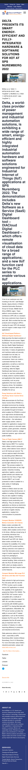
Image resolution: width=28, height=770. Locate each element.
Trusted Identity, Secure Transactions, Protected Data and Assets (12, 760)
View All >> (5, 763)
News (23, 4)
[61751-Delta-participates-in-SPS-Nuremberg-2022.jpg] (14, 77)
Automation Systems (7, 750)
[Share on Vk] (19, 692)
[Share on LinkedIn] (14, 692)
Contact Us (12, 4)
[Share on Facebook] (3, 692)
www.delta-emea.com (9, 647)
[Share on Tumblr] (16, 692)
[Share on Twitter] (6, 692)
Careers (6, 4)
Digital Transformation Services (10, 757)
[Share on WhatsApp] (8, 692)
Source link (5, 677)
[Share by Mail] (24, 692)
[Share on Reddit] (22, 692)
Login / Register (17, 6)
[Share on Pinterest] (11, 692)
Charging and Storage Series (10, 752)
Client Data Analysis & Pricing (10, 754)
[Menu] (24, 12)
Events (18, 4)
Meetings (9, 6)
